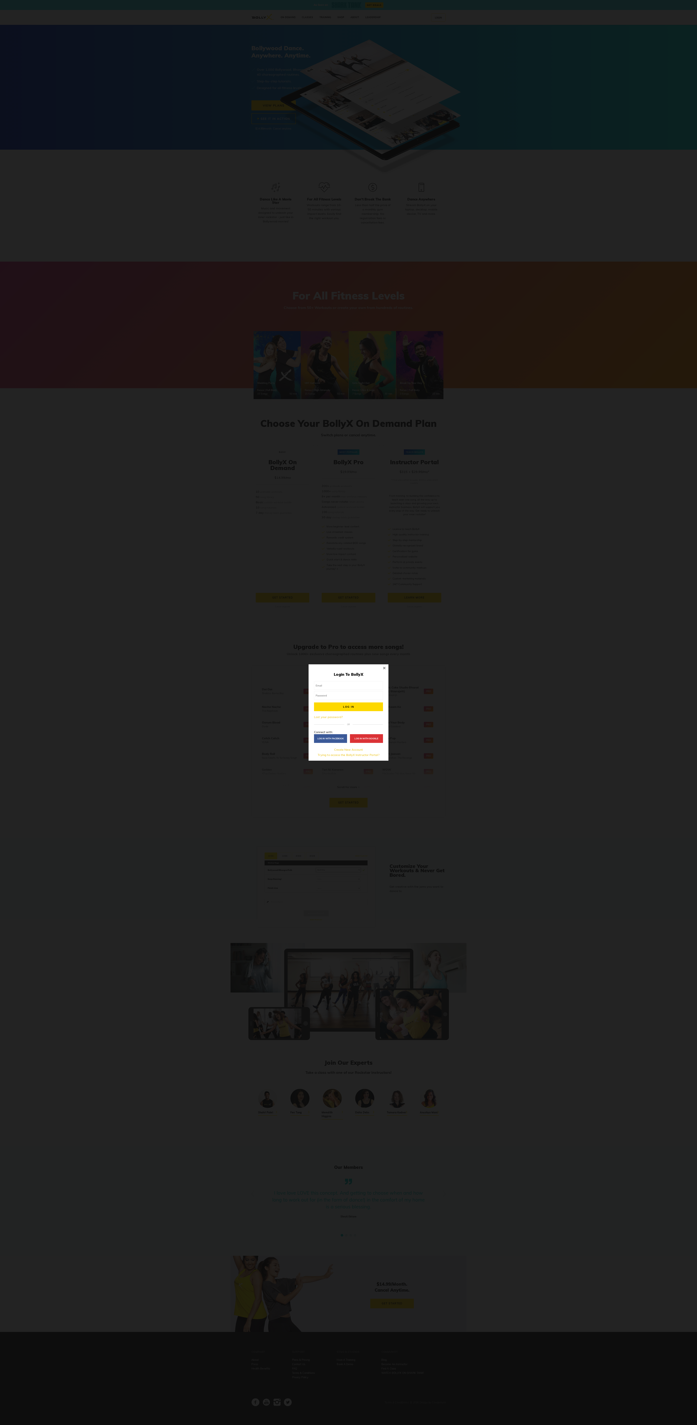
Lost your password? (328, 717)
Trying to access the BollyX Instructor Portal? (348, 755)
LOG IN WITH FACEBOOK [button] (330, 738)
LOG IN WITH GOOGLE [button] (366, 738)
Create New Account (348, 749)
